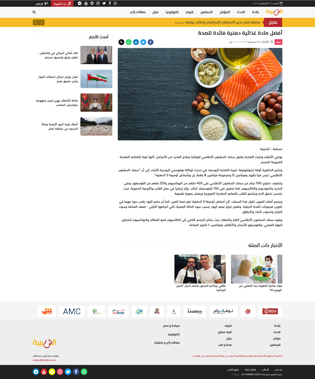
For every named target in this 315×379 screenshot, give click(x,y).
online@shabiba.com (44, 360)
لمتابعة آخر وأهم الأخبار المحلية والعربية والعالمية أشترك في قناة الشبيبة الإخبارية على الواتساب (236, 355)
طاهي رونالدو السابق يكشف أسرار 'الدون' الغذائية (201, 288)
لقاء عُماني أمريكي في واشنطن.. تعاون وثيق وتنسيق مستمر (58, 55)
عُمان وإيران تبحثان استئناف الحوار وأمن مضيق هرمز (58, 79)
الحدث (241, 12)
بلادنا (255, 12)
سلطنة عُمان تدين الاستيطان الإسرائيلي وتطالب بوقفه (217, 22)
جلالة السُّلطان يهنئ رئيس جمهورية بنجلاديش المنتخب (57, 103)
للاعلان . (265, 369)
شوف (190, 12)
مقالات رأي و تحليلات (167, 342)
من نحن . (278, 369)
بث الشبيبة (60, 3)
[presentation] (41, 22)
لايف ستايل (225, 332)
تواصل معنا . (250, 369)
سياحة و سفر (171, 325)
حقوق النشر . (233, 369)
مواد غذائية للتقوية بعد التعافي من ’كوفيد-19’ (260, 288)
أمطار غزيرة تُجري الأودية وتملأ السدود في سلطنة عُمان (60, 126)
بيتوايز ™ (235, 374)
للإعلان (40, 3)
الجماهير (207, 12)
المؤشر (225, 12)
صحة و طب (225, 345)
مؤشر (277, 338)
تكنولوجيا (172, 12)
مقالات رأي (138, 12)
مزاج (156, 12)
